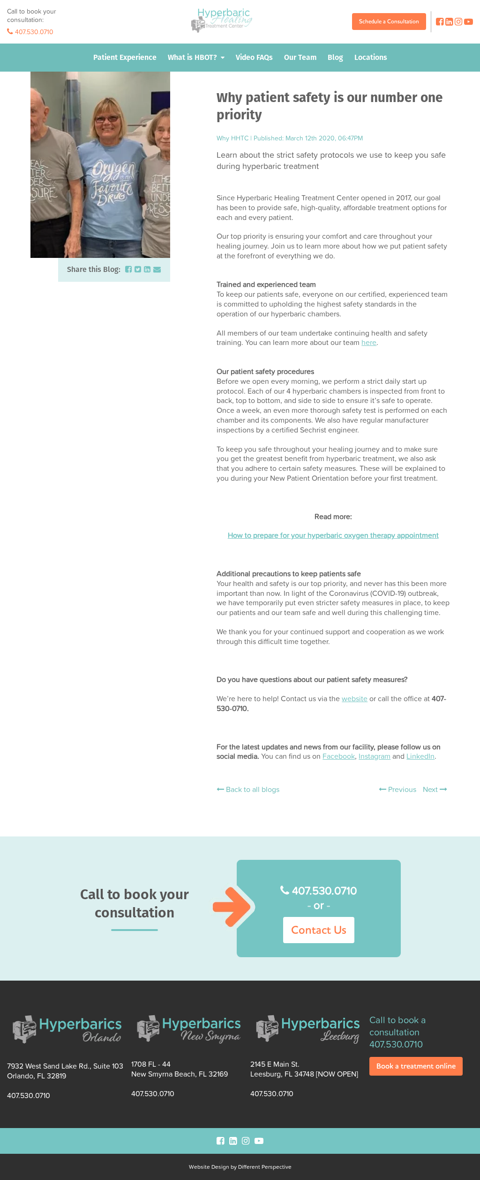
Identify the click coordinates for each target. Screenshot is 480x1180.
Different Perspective (265, 1167)
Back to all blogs (251, 789)
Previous (401, 789)
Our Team (300, 57)
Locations (370, 57)
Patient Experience (125, 57)
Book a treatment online (416, 1066)
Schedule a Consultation (389, 21)
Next (431, 789)
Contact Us (318, 930)
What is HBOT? (192, 57)
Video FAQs (254, 57)
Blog (335, 57)
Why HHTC (232, 137)
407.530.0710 (33, 32)
